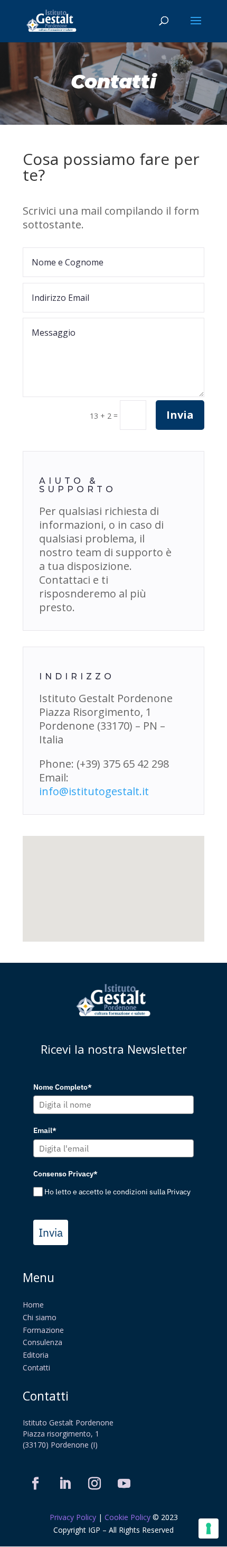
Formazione (43, 1330)
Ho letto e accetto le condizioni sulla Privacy (117, 1191)
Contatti (36, 1367)
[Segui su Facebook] (35, 1483)
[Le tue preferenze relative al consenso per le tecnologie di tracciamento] (208, 1528)
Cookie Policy (127, 1517)
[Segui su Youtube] (124, 1483)
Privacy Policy (74, 1517)
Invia (180, 415)
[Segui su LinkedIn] (65, 1483)
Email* (44, 1130)
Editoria (36, 1355)
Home (33, 1305)
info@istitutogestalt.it (94, 791)
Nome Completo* (62, 1087)
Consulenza (42, 1342)
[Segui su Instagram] (94, 1483)
